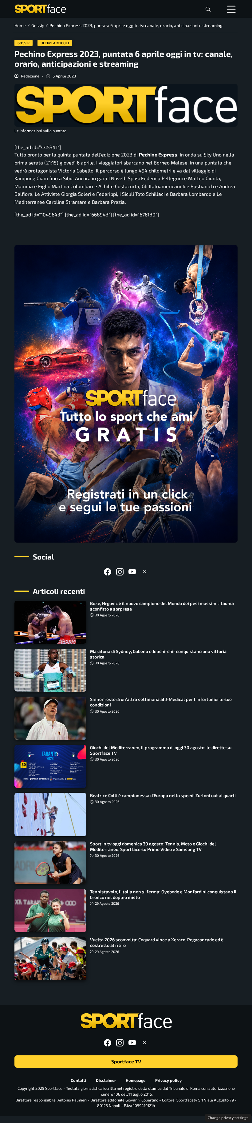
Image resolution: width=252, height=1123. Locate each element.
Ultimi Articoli (55, 43)
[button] (208, 9)
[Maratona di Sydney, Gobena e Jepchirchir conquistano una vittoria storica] (50, 670)
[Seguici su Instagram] (120, 571)
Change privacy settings (228, 1117)
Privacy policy (168, 1080)
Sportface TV (126, 1061)
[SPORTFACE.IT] (40, 8)
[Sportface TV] (126, 394)
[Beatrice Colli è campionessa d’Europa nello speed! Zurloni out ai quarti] (50, 814)
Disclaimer (106, 1080)
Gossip (24, 43)
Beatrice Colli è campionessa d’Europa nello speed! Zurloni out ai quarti (163, 795)
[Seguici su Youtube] (132, 571)
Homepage (135, 1080)
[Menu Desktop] (231, 9)
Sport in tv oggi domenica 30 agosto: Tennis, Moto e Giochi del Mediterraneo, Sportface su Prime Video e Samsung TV (153, 846)
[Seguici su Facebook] (107, 571)
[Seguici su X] (144, 571)
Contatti (78, 1080)
